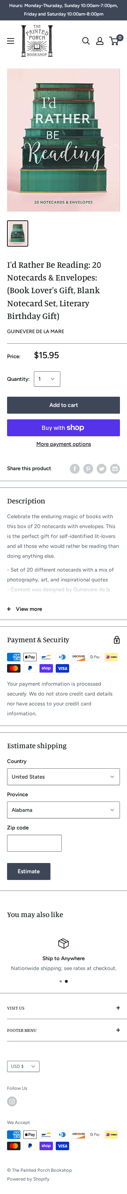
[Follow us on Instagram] (12, 1101)
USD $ (17, 1066)
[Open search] (86, 41)
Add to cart (63, 405)
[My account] (99, 41)
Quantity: (18, 379)
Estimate (29, 871)
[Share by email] (115, 468)
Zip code (18, 827)
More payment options (63, 444)
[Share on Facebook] (75, 468)
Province (17, 794)
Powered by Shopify (28, 1179)
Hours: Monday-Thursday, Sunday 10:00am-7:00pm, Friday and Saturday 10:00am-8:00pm (63, 10)
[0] (114, 41)
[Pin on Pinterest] (88, 468)
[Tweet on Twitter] (102, 468)
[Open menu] (10, 41)
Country (16, 761)
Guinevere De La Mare (35, 332)
